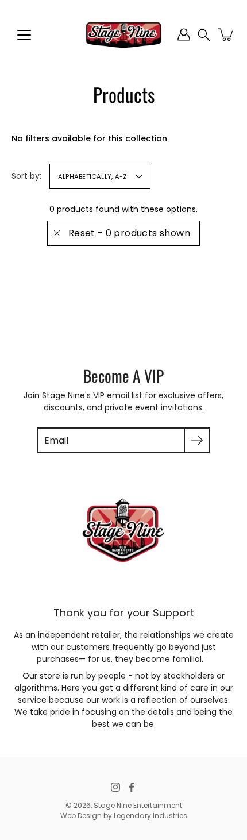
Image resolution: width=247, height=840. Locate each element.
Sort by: (26, 176)
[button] (204, 35)
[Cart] (226, 34)
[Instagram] (115, 787)
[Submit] (197, 440)
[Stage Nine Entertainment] (123, 34)
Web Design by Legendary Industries (123, 815)
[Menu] (24, 35)
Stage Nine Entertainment (138, 805)
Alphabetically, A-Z (92, 176)
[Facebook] (131, 787)
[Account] (184, 34)
